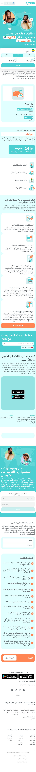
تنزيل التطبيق (9, 658)
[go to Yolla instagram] (20, 690)
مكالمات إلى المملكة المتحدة (27, 685)
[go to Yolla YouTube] (12, 690)
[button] (9, 3)
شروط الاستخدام (23, 759)
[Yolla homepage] (30, 3)
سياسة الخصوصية (22, 762)
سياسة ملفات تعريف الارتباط (20, 755)
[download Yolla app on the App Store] (18, 392)
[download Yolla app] (26, 676)
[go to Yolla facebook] (24, 690)
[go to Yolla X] (16, 690)
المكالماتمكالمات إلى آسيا (11, 710)
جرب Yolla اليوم (18, 325)
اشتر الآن (18, 65)
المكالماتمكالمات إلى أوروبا (27, 710)
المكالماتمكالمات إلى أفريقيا (27, 712)
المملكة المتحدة (26, 347)
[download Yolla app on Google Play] (18, 397)
